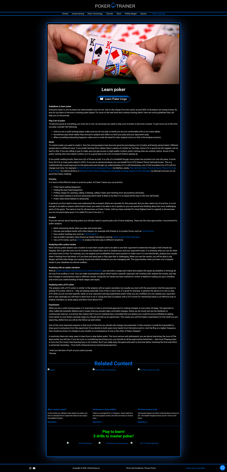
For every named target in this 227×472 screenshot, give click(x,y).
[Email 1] (34, 468)
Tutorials (109, 14)
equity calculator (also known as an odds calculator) (79, 271)
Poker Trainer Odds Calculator (126, 237)
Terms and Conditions (134, 468)
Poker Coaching (158, 14)
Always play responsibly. (195, 468)
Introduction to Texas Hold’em (104, 409)
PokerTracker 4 (91, 234)
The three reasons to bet (147, 409)
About (119, 14)
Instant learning (78, 14)
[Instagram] (30, 468)
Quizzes (143, 14)
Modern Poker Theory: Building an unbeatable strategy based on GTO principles (115, 171)
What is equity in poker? (57, 409)
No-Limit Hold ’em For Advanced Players (95, 168)
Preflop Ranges (131, 14)
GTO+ (79, 240)
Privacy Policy (150, 468)
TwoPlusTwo (148, 231)
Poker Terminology (95, 14)
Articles (65, 14)
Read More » (52, 422)
